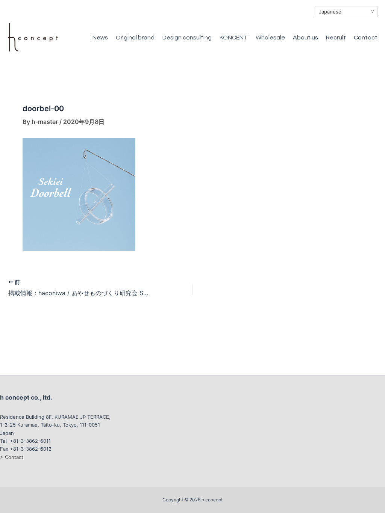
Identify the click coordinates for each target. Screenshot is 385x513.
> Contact (11, 457)
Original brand (135, 38)
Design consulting (187, 38)
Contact (365, 38)
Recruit (336, 38)
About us (305, 38)
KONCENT (234, 38)
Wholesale (270, 38)
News (100, 38)
